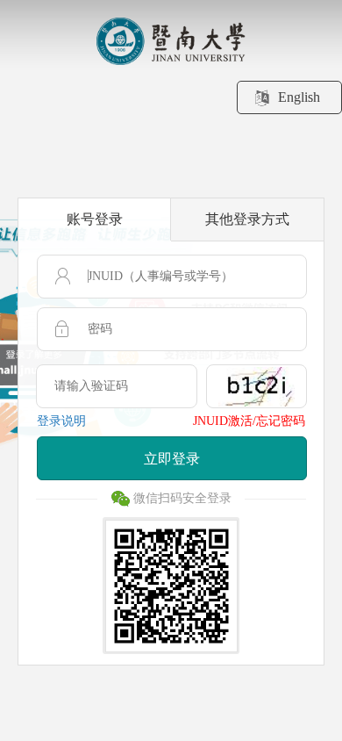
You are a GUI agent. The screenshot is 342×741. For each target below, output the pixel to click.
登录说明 (61, 421)
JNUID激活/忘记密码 (249, 421)
